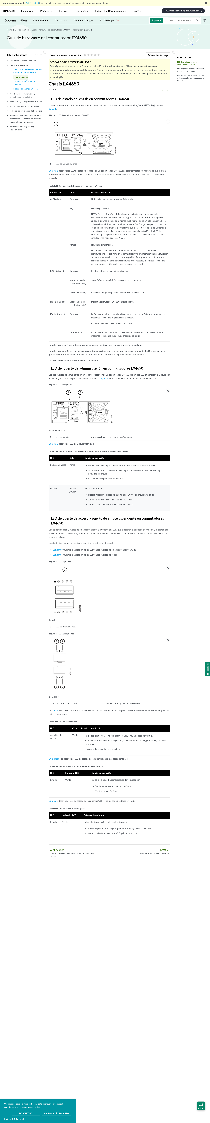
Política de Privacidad (14, 1119)
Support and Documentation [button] (109, 11)
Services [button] (63, 11)
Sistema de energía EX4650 (25, 88)
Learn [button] (136, 11)
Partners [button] (81, 11)
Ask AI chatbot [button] (32, 3)
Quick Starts (61, 20)
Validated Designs (83, 20)
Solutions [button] (26, 11)
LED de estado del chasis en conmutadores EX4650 (187, 63)
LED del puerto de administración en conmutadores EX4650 (190, 69)
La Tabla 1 (53, 170)
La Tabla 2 (53, 443)
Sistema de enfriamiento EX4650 (24, 82)
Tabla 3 (54, 710)
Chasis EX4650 (21, 77)
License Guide (40, 20)
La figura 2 (103, 378)
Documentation (16, 20)
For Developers (109, 20)
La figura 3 (57, 549)
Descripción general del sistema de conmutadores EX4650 (27, 71)
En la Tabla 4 (55, 758)
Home (10, 29)
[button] (201, 1106)
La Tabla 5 (53, 800)
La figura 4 (57, 554)
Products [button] (44, 11)
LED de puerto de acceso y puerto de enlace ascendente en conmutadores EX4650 (190, 78)
